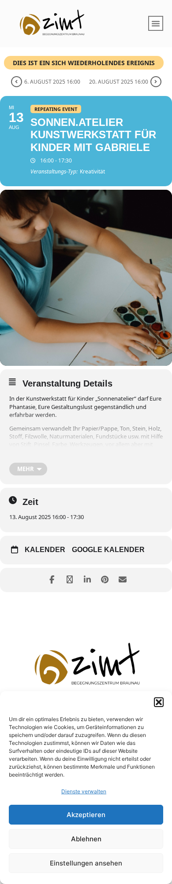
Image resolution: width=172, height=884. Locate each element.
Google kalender (108, 549)
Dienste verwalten (83, 791)
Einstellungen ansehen (86, 863)
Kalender (45, 549)
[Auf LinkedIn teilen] (87, 580)
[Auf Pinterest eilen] (104, 580)
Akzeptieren (86, 814)
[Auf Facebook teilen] (52, 580)
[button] (158, 702)
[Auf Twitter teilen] (69, 580)
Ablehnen (86, 839)
